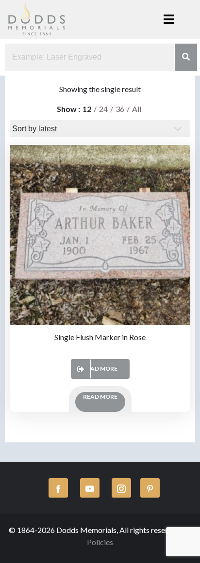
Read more (100, 368)
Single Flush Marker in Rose (100, 337)
